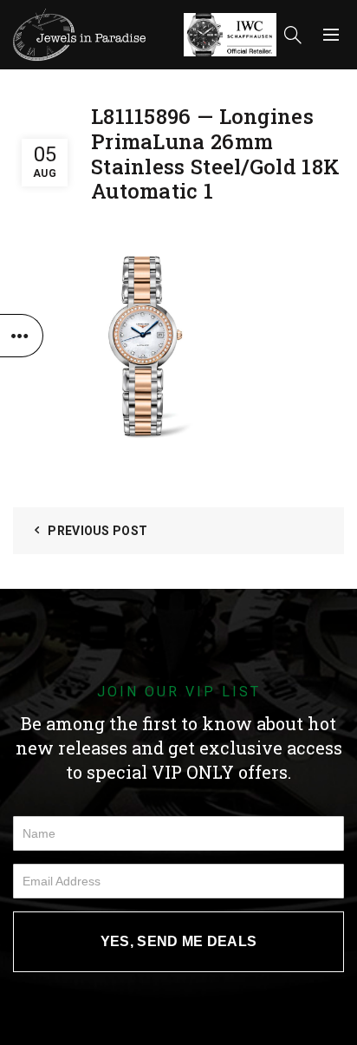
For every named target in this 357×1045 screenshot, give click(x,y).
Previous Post (97, 531)
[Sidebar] (21, 335)
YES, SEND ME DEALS (178, 941)
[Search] (293, 35)
